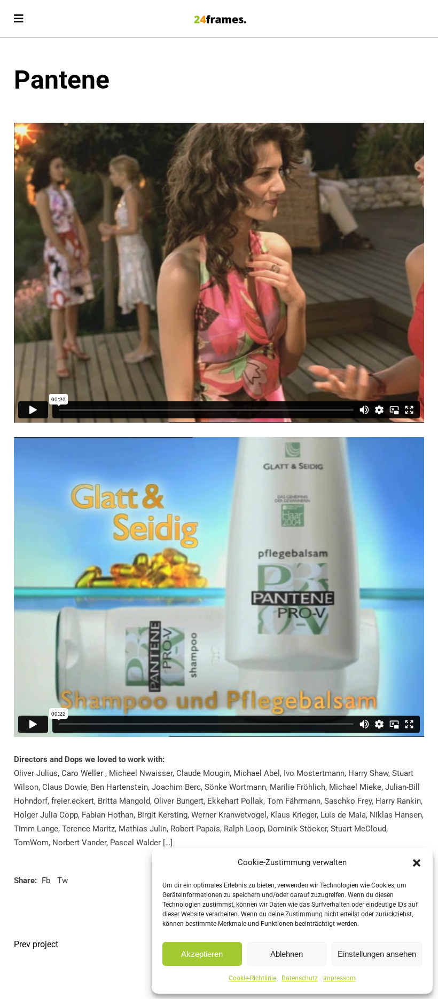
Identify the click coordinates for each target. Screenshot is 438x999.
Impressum (339, 978)
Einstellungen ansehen (377, 953)
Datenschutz (299, 978)
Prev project (36, 944)
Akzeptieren (202, 953)
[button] (416, 863)
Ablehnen (286, 953)
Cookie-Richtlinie (252, 978)
